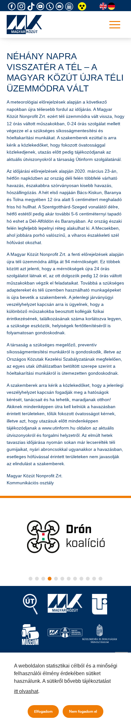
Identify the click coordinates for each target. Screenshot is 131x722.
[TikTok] (32, 7)
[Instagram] (22, 7)
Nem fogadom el (83, 711)
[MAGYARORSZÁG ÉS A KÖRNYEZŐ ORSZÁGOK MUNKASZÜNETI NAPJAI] (70, 7)
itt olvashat (26, 691)
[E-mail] (60, 7)
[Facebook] (12, 7)
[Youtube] (41, 7)
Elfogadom (43, 711)
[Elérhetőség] (51, 7)
